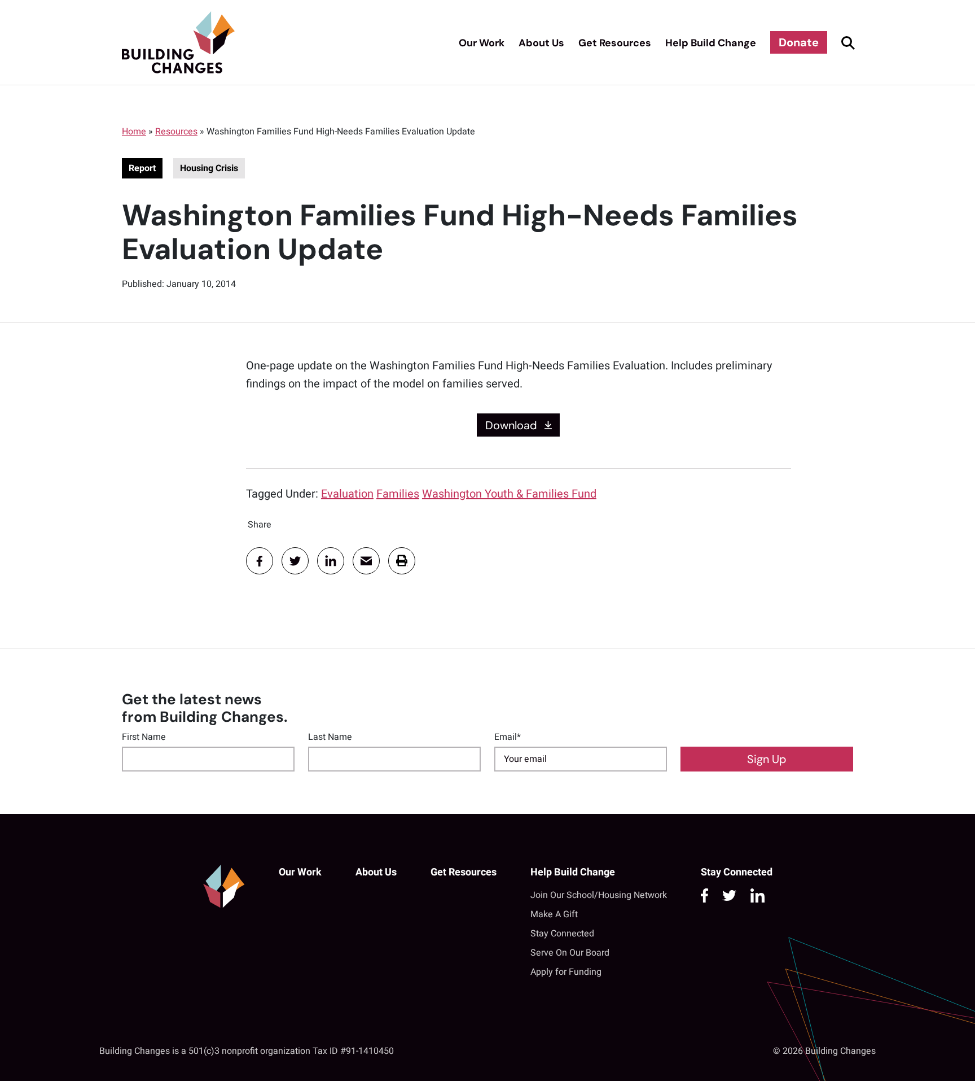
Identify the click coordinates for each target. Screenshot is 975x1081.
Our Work (481, 43)
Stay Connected (562, 933)
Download (511, 424)
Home (134, 131)
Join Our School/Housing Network (598, 895)
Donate (799, 42)
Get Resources (614, 43)
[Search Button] (846, 42)
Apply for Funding (565, 972)
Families (397, 494)
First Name (144, 737)
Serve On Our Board (569, 953)
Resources (176, 131)
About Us (541, 43)
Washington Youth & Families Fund (509, 494)
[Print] (401, 560)
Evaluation (347, 494)
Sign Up (767, 759)
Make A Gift (554, 914)
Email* (507, 737)
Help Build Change (710, 43)
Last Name (330, 737)
